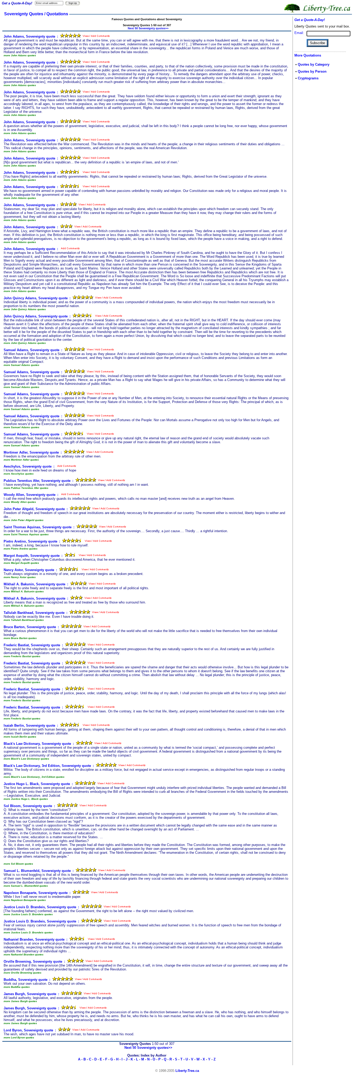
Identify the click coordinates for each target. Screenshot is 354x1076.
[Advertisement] (309, 166)
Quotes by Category (313, 64)
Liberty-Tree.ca (187, 1071)
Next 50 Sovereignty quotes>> (148, 28)
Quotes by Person (312, 71)
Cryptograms (308, 78)
